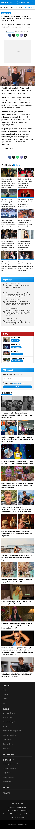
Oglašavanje (23, 810)
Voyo (4, 703)
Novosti (6, 686)
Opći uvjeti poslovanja (17, 817)
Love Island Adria (9, 713)
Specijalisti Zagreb (9, 722)
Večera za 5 (29, 7)
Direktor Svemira (8, 744)
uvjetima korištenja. (18, 383)
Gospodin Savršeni (9, 735)
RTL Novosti (8, 370)
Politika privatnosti (12, 810)
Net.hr (16, 165)
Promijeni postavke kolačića (23, 814)
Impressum (11, 807)
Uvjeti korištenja (21, 807)
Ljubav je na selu (16, 7)
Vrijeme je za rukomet (10, 764)
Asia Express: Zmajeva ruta (12, 731)
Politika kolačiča (8, 814)
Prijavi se (17, 387)
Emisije (5, 699)
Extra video (8, 760)
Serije (5, 690)
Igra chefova (7, 717)
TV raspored (8, 754)
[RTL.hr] (6, 2)
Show (5, 334)
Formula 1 (6, 748)
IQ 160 (5, 726)
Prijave (6, 793)
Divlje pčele (7, 739)
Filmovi (5, 694)
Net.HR (6, 788)
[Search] (33, 3)
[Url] (25, 35)
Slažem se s (14, 383)
